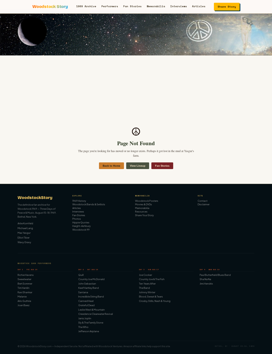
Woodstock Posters (146, 200)
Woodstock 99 (81, 229)
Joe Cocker (145, 274)
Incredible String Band (91, 296)
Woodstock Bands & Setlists (88, 204)
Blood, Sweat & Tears (151, 296)
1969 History (79, 200)
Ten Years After (147, 283)
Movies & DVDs (143, 204)
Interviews (178, 6)
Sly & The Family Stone (90, 322)
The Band (144, 287)
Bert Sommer (25, 283)
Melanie (22, 296)
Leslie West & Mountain (91, 309)
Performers (109, 6)
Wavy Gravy (24, 242)
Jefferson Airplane (88, 331)
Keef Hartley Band (88, 287)
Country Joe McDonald (91, 279)
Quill (81, 274)
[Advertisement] (136, 83)
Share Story (227, 6)
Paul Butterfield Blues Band (215, 274)
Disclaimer (203, 204)
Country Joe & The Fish (151, 279)
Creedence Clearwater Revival (95, 313)
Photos (76, 218)
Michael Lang (25, 228)
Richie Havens (26, 274)
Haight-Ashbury (81, 225)
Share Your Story (144, 215)
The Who (83, 327)
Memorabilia (156, 6)
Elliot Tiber (23, 237)
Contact (202, 200)
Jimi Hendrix (206, 283)
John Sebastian (87, 283)
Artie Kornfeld (25, 223)
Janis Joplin (84, 318)
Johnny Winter (147, 292)
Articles (198, 6)
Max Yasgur (24, 232)
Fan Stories (132, 6)
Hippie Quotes (80, 222)
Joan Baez (23, 305)
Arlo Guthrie (24, 300)
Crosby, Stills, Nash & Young (154, 300)
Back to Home (111, 165)
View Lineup (137, 165)
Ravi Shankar (25, 292)
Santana (83, 292)
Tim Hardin (23, 287)
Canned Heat (86, 300)
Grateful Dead (86, 305)
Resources (141, 211)
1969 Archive (86, 6)
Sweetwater (24, 279)
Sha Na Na (205, 279)
